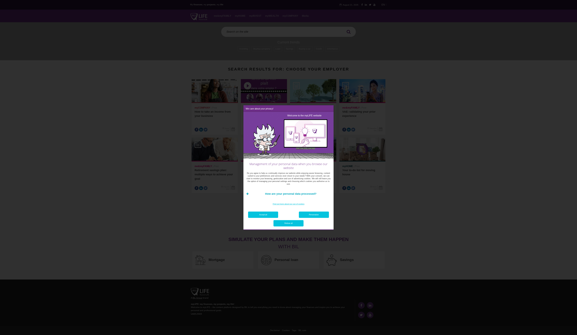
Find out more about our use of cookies (288, 204)
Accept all (263, 215)
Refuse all (288, 223)
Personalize (314, 215)
